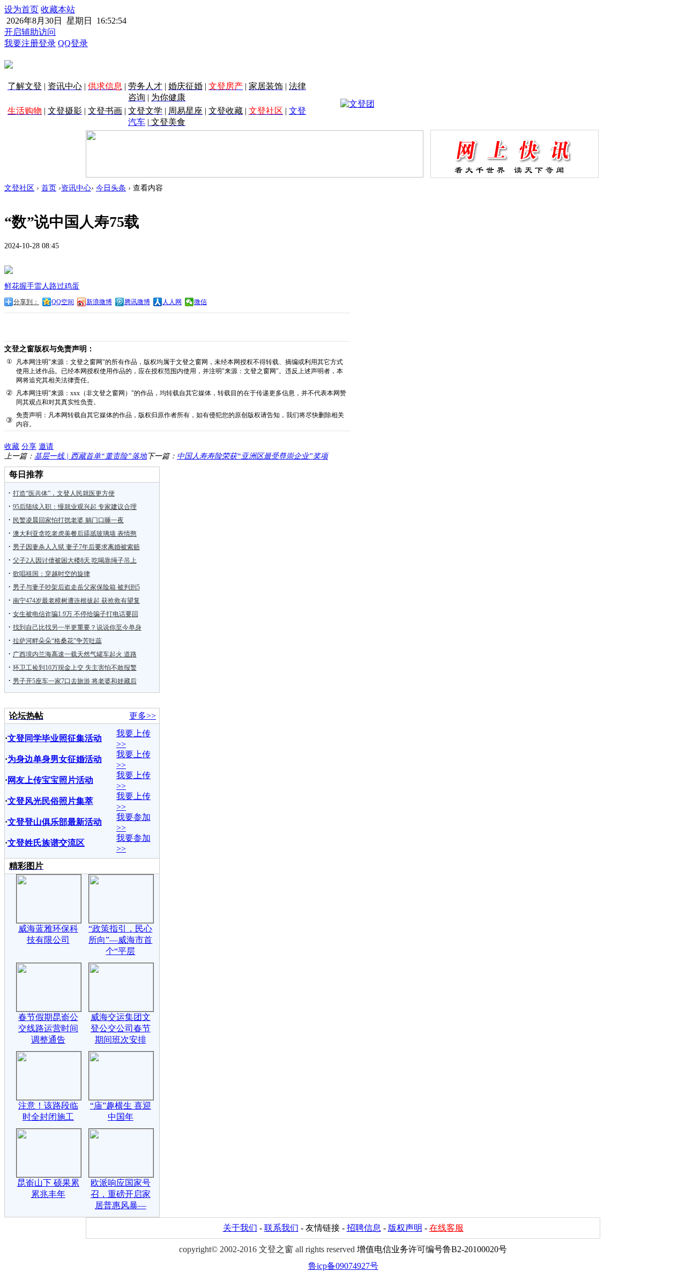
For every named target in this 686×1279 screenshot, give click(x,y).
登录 (47, 43)
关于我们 (240, 1227)
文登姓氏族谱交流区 (46, 842)
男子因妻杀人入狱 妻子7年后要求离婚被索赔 (76, 547)
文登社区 (19, 188)
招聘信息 (364, 1227)
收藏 (11, 446)
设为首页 (21, 9)
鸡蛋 (71, 286)
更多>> (142, 715)
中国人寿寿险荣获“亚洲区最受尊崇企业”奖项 (252, 456)
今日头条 (111, 188)
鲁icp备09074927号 (343, 1265)
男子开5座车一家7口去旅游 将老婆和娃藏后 (75, 681)
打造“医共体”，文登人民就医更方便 (64, 493)
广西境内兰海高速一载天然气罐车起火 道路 (75, 654)
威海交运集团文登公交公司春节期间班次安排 (121, 1028)
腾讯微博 (137, 302)
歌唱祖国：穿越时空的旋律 (51, 574)
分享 (28, 446)
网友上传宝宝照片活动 (50, 780)
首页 (48, 188)
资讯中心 (76, 188)
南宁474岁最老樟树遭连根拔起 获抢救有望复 (76, 600)
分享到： (26, 302)
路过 (56, 286)
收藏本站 (58, 9)
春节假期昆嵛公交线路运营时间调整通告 (48, 1028)
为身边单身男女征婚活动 (55, 759)
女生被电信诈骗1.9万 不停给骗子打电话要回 (75, 614)
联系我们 (281, 1227)
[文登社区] (8, 64)
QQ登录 (73, 43)
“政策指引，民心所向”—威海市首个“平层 (120, 940)
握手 (26, 286)
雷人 (41, 286)
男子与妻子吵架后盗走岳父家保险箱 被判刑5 (76, 587)
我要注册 (21, 43)
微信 (200, 302)
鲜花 (11, 286)
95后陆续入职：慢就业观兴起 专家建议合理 (75, 507)
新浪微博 (99, 302)
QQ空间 (62, 302)
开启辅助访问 (30, 31)
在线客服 (446, 1227)
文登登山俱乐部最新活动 (55, 821)
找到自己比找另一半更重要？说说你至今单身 (77, 627)
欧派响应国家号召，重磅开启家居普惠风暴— (121, 1194)
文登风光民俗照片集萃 (50, 800)
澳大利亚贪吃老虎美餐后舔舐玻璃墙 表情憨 (75, 533)
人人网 (172, 302)
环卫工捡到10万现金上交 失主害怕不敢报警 (75, 667)
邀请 (46, 446)
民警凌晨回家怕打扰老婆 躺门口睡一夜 (68, 520)
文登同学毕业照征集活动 (55, 738)
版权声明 (405, 1227)
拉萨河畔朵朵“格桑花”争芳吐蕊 (57, 641)
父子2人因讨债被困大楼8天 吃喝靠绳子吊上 (75, 560)
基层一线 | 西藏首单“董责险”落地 (90, 456)
